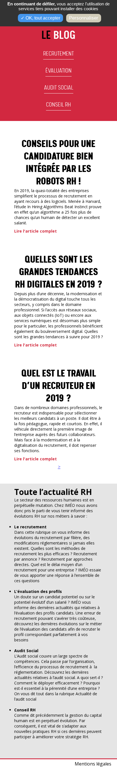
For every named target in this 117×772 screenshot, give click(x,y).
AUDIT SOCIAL (58, 87)
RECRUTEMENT (58, 53)
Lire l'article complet (35, 231)
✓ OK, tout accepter (40, 18)
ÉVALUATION (58, 70)
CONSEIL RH (58, 104)
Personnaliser (83, 18)
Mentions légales (93, 764)
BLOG (58, 35)
